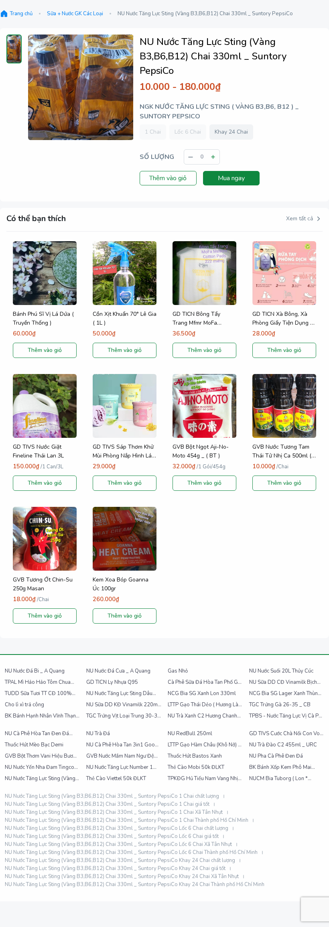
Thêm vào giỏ (168, 178)
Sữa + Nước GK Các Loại (75, 13)
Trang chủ (21, 13)
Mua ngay (231, 178)
